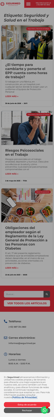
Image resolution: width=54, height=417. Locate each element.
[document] (27, 208)
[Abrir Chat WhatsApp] (44, 410)
